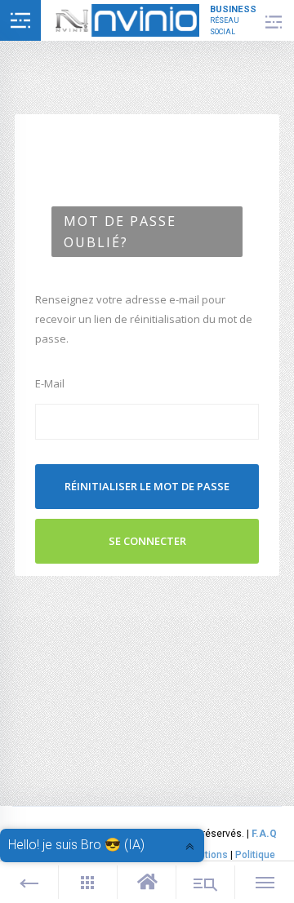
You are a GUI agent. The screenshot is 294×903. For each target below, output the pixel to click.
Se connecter (147, 540)
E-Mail (50, 383)
